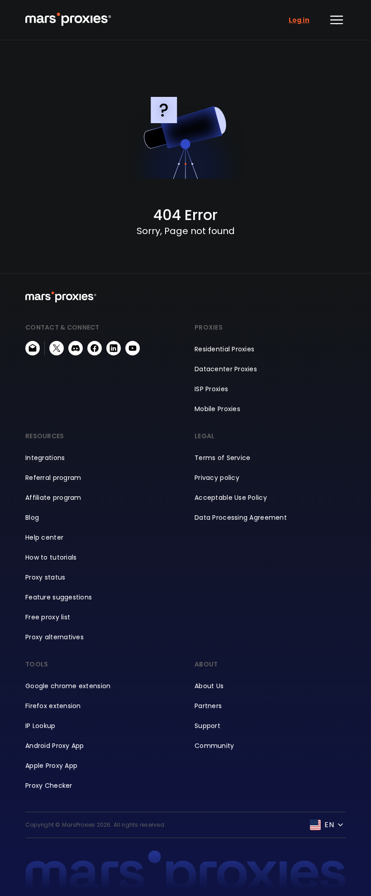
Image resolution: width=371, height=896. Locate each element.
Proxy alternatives (54, 637)
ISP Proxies (211, 388)
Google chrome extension (67, 685)
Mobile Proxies (217, 408)
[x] (56, 348)
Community (214, 745)
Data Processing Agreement (241, 517)
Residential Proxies (224, 349)
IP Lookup (40, 725)
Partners (208, 705)
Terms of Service (222, 457)
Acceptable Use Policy (231, 497)
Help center (44, 537)
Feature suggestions (58, 597)
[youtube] (132, 348)
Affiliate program (53, 497)
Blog (32, 517)
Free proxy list (47, 617)
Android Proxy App (54, 745)
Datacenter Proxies (226, 369)
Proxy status (45, 577)
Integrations (45, 457)
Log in (299, 19)
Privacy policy (217, 477)
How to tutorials (50, 557)
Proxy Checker (48, 785)
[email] (32, 348)
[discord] (75, 348)
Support (207, 725)
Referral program (53, 477)
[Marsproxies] (68, 19)
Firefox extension (53, 705)
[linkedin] (113, 348)
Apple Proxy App (51, 765)
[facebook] (94, 348)
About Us (209, 685)
